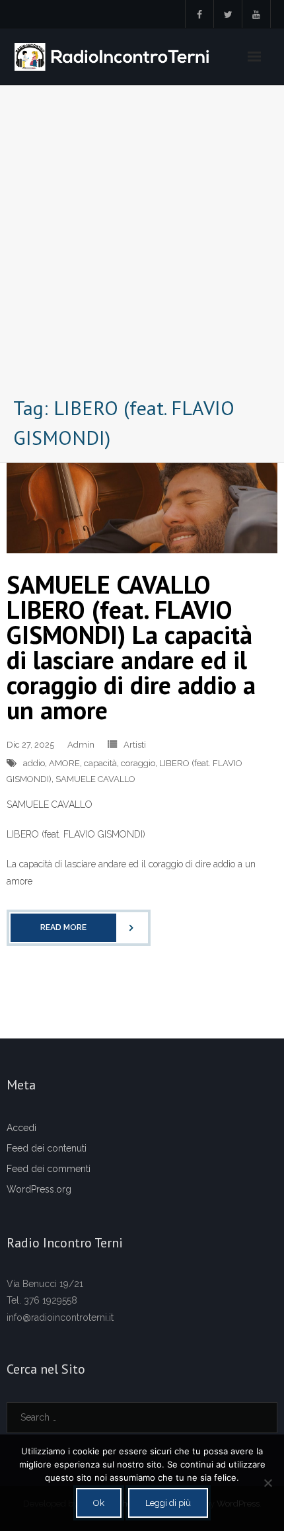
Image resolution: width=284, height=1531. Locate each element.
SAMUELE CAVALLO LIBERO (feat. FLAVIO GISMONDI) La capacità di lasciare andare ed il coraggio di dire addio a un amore (131, 647)
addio (34, 763)
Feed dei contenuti (47, 1148)
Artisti (135, 745)
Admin (80, 745)
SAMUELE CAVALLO (95, 779)
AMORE (64, 763)
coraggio (138, 763)
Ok (98, 1503)
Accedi (21, 1127)
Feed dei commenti (48, 1168)
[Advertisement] (142, 244)
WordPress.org (39, 1189)
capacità (100, 763)
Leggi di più (168, 1503)
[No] (267, 1482)
